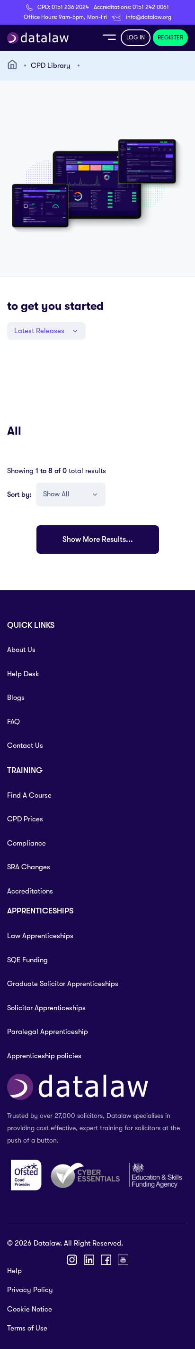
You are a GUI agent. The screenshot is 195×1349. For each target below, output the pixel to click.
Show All (56, 494)
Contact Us (25, 745)
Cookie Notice (29, 1309)
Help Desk (23, 674)
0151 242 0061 (151, 7)
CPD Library (51, 65)
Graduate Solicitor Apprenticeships (62, 983)
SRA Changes (28, 867)
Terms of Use (27, 1328)
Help (14, 1270)
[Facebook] (106, 1260)
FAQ (13, 721)
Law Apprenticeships (40, 935)
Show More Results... (97, 539)
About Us (21, 649)
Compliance (26, 843)
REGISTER (170, 37)
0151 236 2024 (70, 7)
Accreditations (30, 891)
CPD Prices (25, 819)
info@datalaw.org (148, 17)
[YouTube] (123, 1260)
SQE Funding (27, 960)
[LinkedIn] (89, 1260)
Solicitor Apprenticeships (46, 1008)
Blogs (16, 697)
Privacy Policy (30, 1289)
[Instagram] (72, 1260)
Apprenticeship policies (44, 1055)
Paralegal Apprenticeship (47, 1031)
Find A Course (29, 795)
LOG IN (135, 37)
